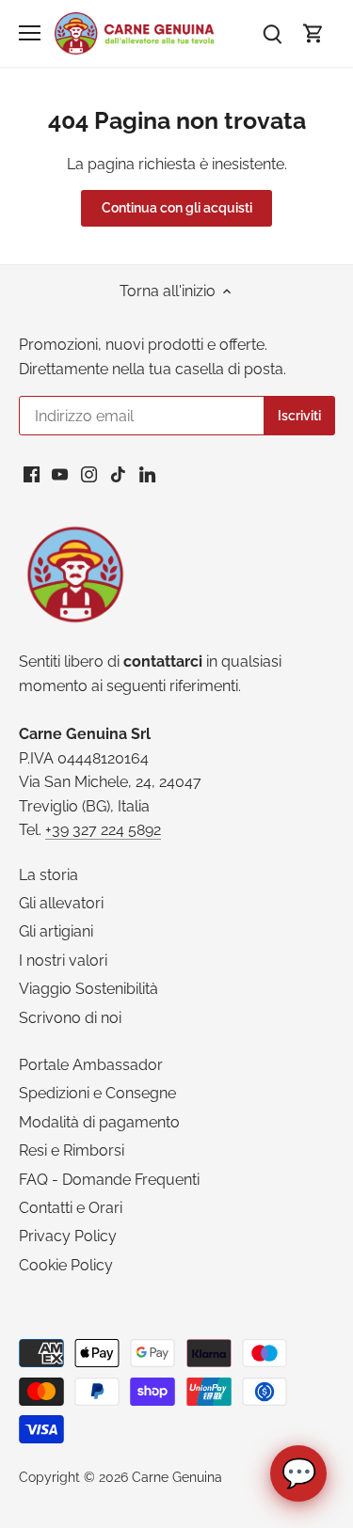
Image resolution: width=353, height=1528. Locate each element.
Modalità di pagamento (99, 1122)
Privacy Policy (68, 1236)
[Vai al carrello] (313, 33)
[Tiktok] (118, 474)
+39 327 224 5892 (103, 830)
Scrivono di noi (70, 1018)
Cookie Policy (66, 1265)
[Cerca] (272, 33)
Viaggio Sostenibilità (88, 989)
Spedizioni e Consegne (97, 1093)
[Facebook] (32, 474)
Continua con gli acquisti (177, 207)
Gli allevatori (61, 903)
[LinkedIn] (147, 474)
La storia (48, 875)
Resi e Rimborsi (71, 1150)
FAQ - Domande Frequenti (109, 1180)
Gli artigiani (56, 931)
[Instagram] (89, 474)
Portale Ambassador (91, 1065)
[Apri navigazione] (29, 32)
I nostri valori (63, 960)
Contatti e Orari (70, 1208)
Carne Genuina (177, 1477)
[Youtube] (60, 474)
